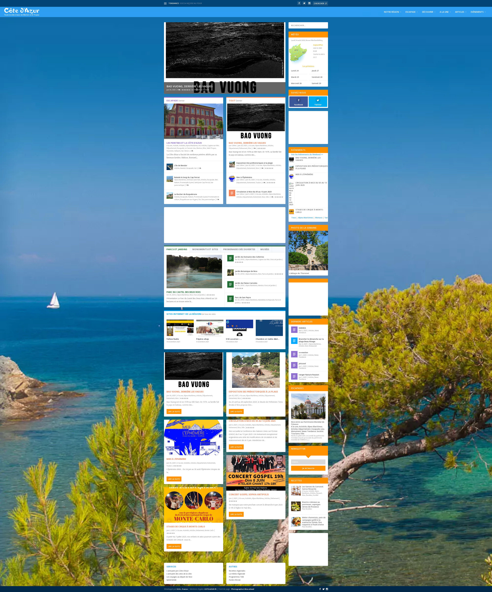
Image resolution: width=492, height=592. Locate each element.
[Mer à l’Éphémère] (232, 178)
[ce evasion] (294, 354)
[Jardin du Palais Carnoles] (230, 284)
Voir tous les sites (208, 314)
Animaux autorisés (193, 180)
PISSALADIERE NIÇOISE (190, 3)
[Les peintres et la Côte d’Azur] (193, 121)
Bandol (183, 168)
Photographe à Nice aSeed (242, 589)
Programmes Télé (236, 577)
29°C (296, 50)
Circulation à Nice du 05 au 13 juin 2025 (254, 191)
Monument (296, 431)
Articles (459, 12)
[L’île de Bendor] (170, 167)
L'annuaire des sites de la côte (179, 573)
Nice (204, 148)
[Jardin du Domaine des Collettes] (230, 258)
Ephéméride (171, 580)
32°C (304, 52)
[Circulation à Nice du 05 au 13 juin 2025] (232, 193)
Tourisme (170, 151)
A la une (444, 12)
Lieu (194, 148)
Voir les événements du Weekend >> (307, 154)
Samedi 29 (316, 83)
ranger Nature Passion (309, 374)
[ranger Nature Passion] (294, 376)
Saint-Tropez (211, 148)
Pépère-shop (202, 339)
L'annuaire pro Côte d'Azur (178, 571)
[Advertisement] (225, 225)
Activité (175, 145)
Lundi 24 (295, 70)
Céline (234, 145)
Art (199, 145)
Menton (199, 148)
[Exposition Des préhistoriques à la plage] (232, 164)
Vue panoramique (208, 199)
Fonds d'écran (234, 580)
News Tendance (309, 431)
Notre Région (391, 12)
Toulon (258, 182)
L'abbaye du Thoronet (299, 273)
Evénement (243, 148)
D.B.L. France (182, 589)
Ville (267, 197)
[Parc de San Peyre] (230, 299)
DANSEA (302, 328)
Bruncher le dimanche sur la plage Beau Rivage (311, 340)
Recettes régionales (237, 571)
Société (320, 431)
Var (182, 151)
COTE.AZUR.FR (210, 589)
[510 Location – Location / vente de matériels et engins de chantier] (239, 328)
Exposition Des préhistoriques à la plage (255, 163)
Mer (216, 180)
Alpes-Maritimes (192, 145)
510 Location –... (234, 339)
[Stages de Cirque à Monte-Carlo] (193, 505)
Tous (293, 217)
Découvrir (427, 12)
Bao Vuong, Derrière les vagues (190, 86)
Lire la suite (174, 411)
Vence (186, 151)
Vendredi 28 (317, 77)
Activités (182, 145)
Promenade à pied (187, 182)
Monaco (318, 217)
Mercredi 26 (296, 83)
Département (171, 148)
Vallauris (177, 151)
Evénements (477, 12)
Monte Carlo (209, 530)
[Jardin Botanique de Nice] (230, 272)
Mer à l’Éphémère (244, 177)
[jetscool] (294, 365)
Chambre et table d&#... (267, 339)
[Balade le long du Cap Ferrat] (170, 178)
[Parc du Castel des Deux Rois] (194, 271)
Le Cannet (188, 148)
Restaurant (313, 346)
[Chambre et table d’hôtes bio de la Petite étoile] (269, 328)
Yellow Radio (173, 339)
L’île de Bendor (180, 165)
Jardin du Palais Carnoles (246, 283)
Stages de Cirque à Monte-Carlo (186, 526)
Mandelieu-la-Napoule (266, 300)
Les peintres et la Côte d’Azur (184, 143)
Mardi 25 (295, 77)
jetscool (302, 363)
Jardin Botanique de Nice (246, 271)
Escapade (411, 12)
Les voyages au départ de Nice (179, 577)
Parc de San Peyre (243, 297)
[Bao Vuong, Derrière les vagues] (255, 121)
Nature (176, 182)
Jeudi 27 (315, 70)
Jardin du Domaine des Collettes (249, 257)
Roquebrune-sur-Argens (189, 199)
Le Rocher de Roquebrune (185, 194)
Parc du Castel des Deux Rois (184, 292)
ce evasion (303, 352)
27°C (296, 58)
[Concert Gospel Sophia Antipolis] (255, 473)
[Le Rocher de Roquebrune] (170, 195)
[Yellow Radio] (180, 328)
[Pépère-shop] (209, 328)
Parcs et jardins (199, 295)
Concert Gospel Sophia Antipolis (249, 494)
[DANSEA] (294, 329)
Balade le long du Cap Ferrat (187, 177)
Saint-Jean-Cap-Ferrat (202, 182)
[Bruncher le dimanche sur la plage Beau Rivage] (294, 341)
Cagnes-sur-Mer (213, 145)
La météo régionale (237, 573)
